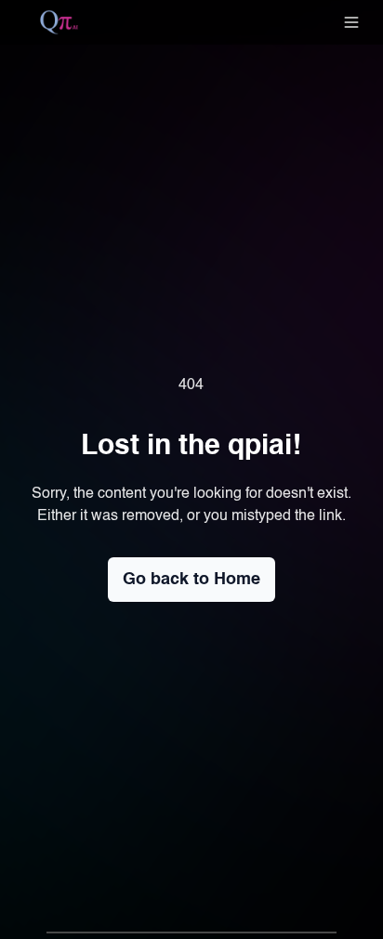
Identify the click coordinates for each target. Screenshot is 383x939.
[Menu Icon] (351, 22)
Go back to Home (191, 579)
